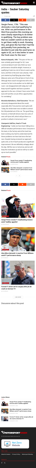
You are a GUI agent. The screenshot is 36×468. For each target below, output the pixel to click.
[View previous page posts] (16, 176)
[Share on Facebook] (5, 20)
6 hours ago (5, 291)
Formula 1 (6, 216)
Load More (18, 297)
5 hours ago (14, 171)
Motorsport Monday (27, 454)
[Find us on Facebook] (1, 463)
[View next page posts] (19, 176)
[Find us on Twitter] (5, 463)
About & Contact (5, 454)
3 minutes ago (14, 164)
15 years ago (7, 16)
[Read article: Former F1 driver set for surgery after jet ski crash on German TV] (18, 273)
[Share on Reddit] (22, 20)
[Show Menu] (34, 2)
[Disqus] (18, 328)
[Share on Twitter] (14, 20)
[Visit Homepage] (14, 2)
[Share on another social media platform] (31, 20)
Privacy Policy (16, 454)
